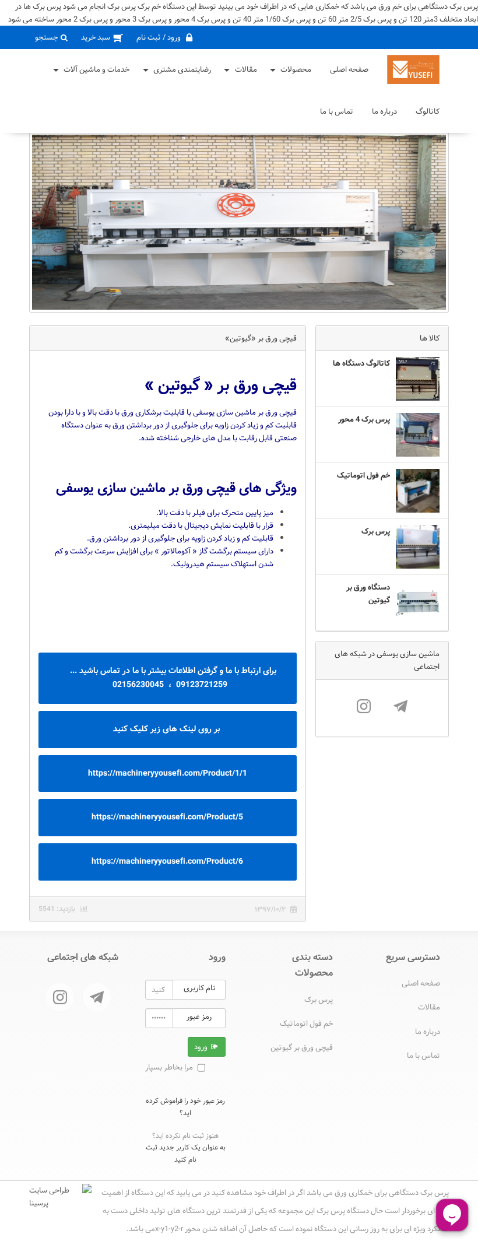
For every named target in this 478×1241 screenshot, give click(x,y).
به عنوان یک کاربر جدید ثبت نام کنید (186, 1153)
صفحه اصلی (349, 69)
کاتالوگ (428, 111)
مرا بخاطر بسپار (169, 1067)
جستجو (47, 37)
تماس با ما (336, 111)
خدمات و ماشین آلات (96, 69)
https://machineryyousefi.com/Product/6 (167, 861)
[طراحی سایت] (60, 1196)
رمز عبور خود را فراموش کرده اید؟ (185, 1106)
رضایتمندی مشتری (182, 69)
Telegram (400, 706)
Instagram (364, 706)
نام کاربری (199, 988)
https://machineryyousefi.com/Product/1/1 (167, 773)
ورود (201, 1046)
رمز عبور (199, 1017)
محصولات (295, 69)
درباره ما (384, 111)
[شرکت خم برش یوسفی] (413, 69)
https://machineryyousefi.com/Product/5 (167, 817)
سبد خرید (96, 37)
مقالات (246, 69)
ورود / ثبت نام (159, 37)
